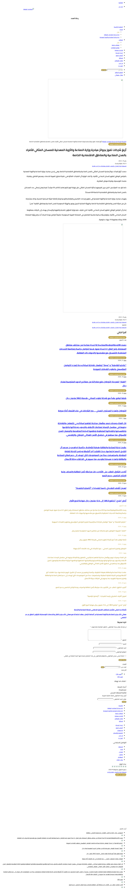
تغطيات (121, 40)
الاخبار (121, 29)
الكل (118, 32)
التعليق (123, 640)
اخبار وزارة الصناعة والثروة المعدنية (109, 37)
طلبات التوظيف (119, 60)
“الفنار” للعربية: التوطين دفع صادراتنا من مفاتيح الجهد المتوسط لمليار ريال (102, 848)
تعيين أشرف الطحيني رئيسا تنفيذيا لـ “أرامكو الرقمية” (100, 488)
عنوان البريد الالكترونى (120, 699)
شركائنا (121, 58)
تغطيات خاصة (115, 45)
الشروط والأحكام (118, 733)
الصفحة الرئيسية (118, 27)
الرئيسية (124, 141)
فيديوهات (120, 730)
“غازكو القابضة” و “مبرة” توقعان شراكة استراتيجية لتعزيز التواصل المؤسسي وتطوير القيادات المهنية (95, 367)
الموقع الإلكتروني (121, 652)
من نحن (121, 63)
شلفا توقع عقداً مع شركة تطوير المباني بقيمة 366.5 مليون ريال (96, 398)
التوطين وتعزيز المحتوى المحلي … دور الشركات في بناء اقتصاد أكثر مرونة (92, 411)
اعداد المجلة (119, 53)
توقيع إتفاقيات (115, 47)
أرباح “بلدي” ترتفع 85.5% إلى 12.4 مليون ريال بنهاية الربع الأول (97, 501)
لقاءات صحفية (119, 50)
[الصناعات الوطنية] (28, 9)
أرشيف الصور (119, 55)
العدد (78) (120, 677)
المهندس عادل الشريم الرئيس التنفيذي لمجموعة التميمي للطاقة (104, 832)
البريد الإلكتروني (121, 648)
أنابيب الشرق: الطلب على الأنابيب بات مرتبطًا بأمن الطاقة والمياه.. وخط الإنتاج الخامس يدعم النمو (96, 884)
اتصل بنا (120, 66)
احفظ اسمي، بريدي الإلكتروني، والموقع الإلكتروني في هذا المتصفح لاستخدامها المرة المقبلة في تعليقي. (94, 656)
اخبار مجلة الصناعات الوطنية (111, 34)
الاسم (124, 644)
